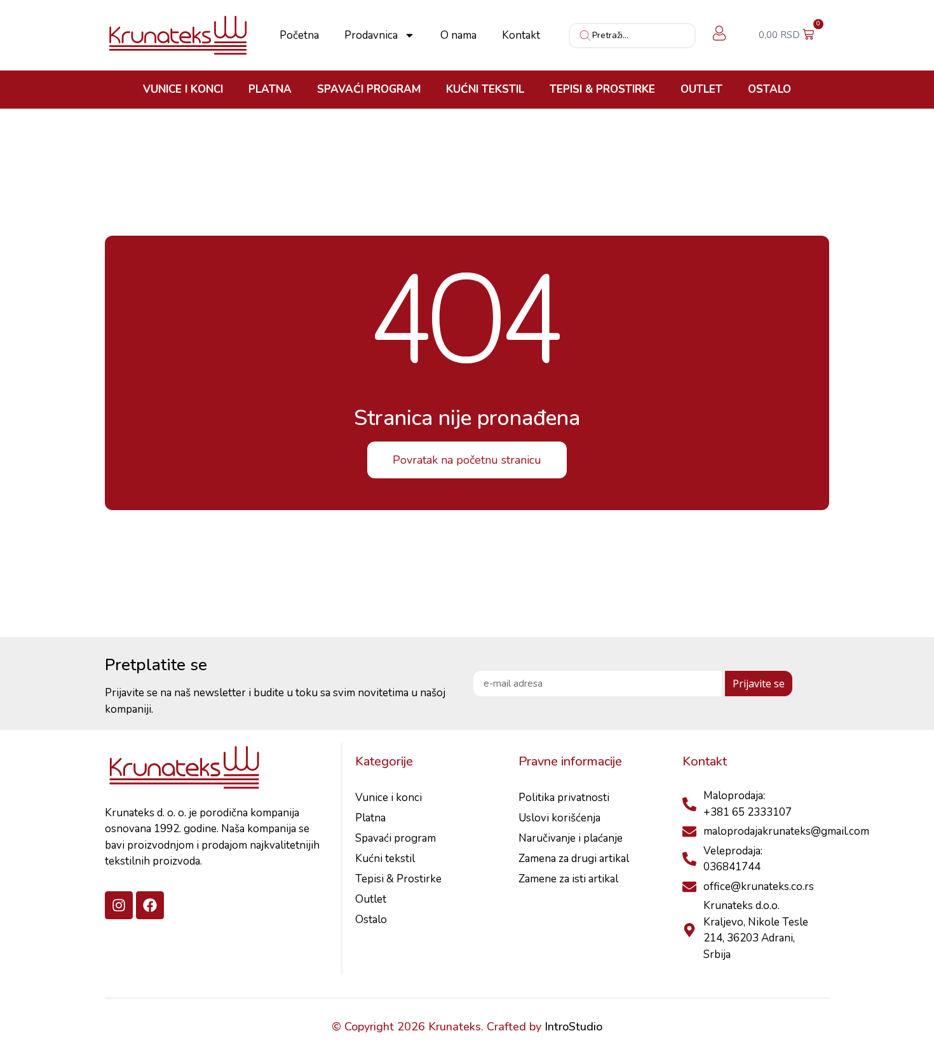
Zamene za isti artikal (568, 879)
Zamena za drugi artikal (573, 858)
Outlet (701, 89)
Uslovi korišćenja (559, 818)
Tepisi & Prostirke (602, 89)
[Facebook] (150, 905)
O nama (458, 35)
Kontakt (521, 35)
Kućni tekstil (485, 89)
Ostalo (769, 89)
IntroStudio (573, 1026)
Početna (299, 35)
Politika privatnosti (563, 797)
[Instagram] (119, 905)
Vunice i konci (183, 89)
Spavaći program (369, 89)
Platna (270, 89)
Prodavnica (371, 35)
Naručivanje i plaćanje (570, 838)
